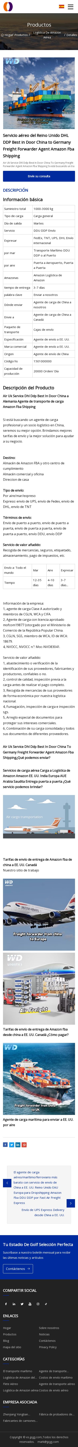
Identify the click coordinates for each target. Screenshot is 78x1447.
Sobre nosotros (49, 1328)
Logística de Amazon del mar (19, 1378)
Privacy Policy (48, 1347)
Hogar (8, 35)
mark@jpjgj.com (48, 1442)
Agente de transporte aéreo (57, 1384)
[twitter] (22, 1304)
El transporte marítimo (17, 1371)
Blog (6, 1341)
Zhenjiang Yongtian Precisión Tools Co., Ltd (18, 1415)
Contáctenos (15, 1269)
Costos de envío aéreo (53, 1390)
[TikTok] (46, 1304)
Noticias (44, 1334)
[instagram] (38, 1304)
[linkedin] (14, 1304)
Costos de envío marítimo (56, 1377)
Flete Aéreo (10, 1384)
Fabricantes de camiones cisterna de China (19, 1421)
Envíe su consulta (39, 176)
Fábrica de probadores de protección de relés (55, 1415)
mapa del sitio (12, 1347)
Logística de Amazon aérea (47, 35)
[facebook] (6, 1304)
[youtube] (30, 1304)
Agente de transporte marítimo (53, 1371)
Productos (21, 35)
